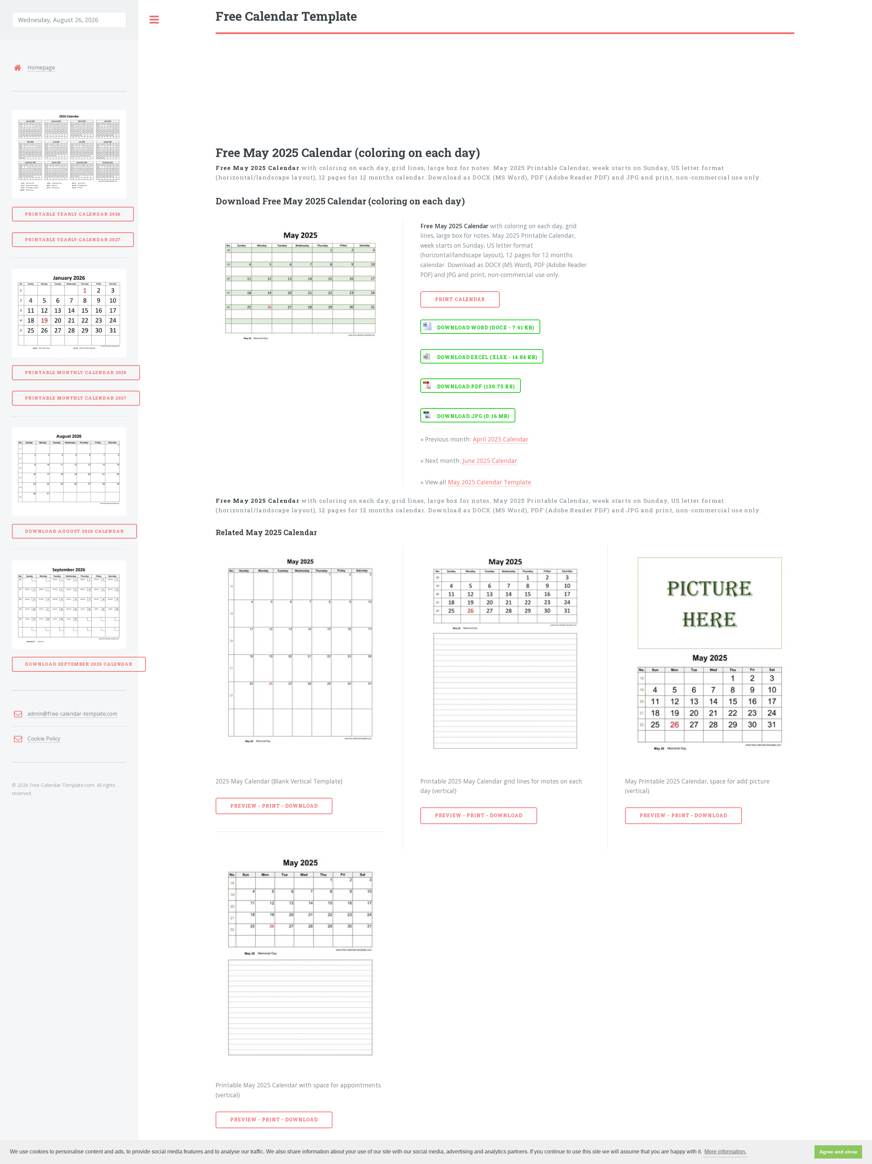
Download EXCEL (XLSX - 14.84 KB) (487, 357)
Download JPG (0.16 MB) (473, 416)
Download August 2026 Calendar (74, 531)
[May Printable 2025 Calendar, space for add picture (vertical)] (709, 655)
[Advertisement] (420, 85)
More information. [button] (725, 1151)
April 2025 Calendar (500, 439)
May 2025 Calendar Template (489, 482)
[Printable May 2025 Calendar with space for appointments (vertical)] (300, 959)
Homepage (41, 67)
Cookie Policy (44, 738)
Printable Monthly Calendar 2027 (76, 398)
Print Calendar (460, 299)
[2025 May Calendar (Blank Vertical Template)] (300, 655)
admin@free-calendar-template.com (72, 713)
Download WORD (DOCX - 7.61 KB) (485, 327)
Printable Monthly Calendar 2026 (76, 372)
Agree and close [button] (838, 1151)
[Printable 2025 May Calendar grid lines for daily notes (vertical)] (505, 655)
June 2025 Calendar (490, 460)
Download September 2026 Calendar (79, 664)
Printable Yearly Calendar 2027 (73, 239)
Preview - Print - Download (274, 806)
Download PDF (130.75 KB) (476, 386)
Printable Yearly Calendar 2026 (73, 214)
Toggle (154, 20)
